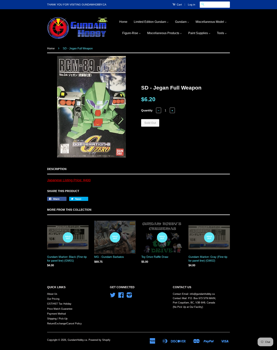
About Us (52, 294)
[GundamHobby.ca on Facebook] (121, 296)
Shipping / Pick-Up (57, 318)
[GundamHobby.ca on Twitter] (113, 296)
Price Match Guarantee (59, 308)
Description (57, 169)
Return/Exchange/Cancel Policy (64, 323)
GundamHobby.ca (77, 340)
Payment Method (56, 313)
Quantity (146, 110)
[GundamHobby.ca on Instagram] (129, 296)
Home (51, 48)
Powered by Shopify (99, 340)
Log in (191, 4)
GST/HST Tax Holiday (59, 303)
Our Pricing (53, 298)
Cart (179, 4)
